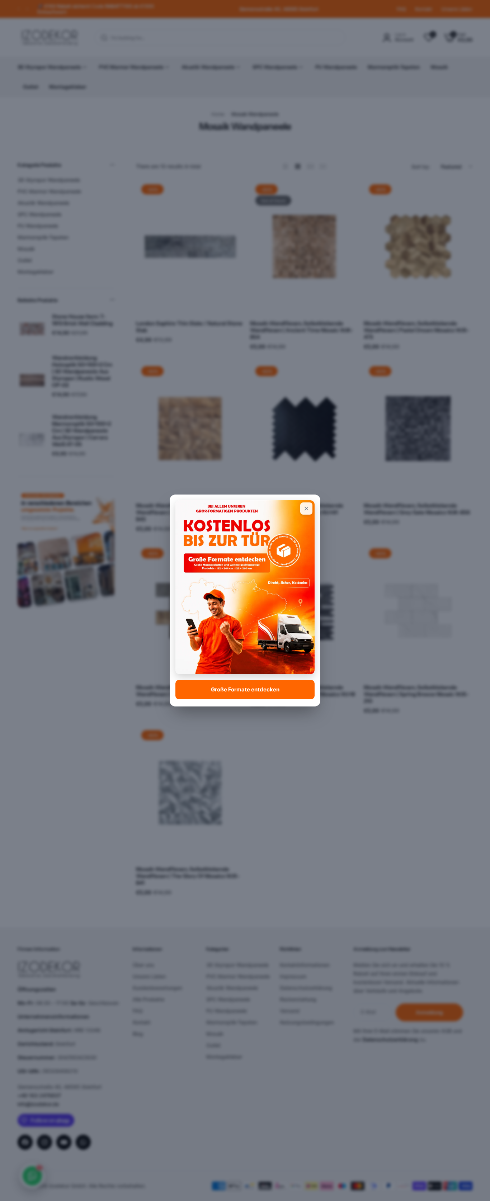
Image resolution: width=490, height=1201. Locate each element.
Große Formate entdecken (245, 689)
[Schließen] (306, 508)
